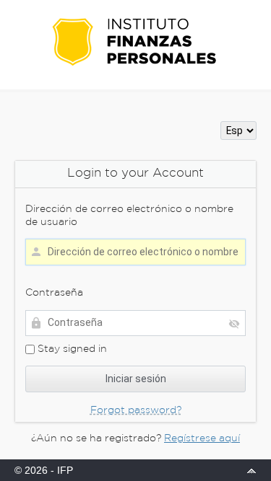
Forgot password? (135, 410)
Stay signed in (71, 349)
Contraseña (54, 292)
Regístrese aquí (202, 438)
